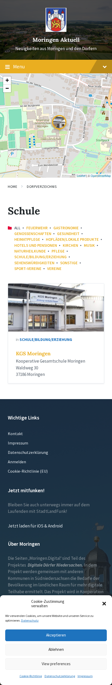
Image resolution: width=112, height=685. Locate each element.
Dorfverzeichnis (42, 186)
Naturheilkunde (30, 251)
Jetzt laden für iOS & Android (35, 526)
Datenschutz (30, 620)
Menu (19, 66)
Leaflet (81, 175)
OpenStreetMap (101, 175)
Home (12, 186)
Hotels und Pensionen (35, 245)
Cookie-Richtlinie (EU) (28, 471)
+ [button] (7, 80)
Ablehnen (56, 649)
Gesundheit (68, 233)
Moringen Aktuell (56, 39)
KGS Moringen (33, 353)
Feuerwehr (37, 227)
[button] (104, 603)
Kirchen (70, 245)
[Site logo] (56, 30)
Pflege (58, 251)
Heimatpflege (27, 239)
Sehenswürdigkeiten (34, 262)
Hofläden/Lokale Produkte (72, 239)
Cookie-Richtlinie (31, 676)
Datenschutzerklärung (60, 676)
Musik (89, 245)
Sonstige (69, 262)
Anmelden (17, 461)
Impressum (85, 676)
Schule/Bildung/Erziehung (40, 256)
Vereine (54, 268)
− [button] (7, 88)
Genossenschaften (32, 233)
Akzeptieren (56, 635)
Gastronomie (66, 227)
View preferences (56, 663)
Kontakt (15, 433)
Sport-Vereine (27, 268)
